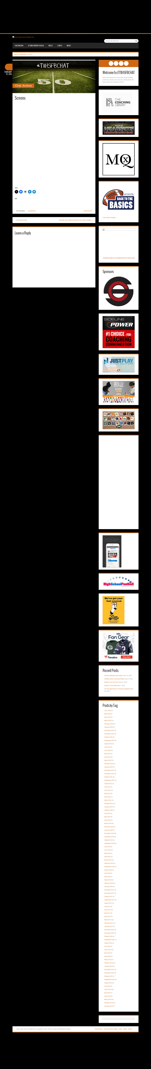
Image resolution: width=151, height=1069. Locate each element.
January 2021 (108, 807)
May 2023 (107, 714)
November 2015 (109, 973)
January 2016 (108, 966)
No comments (20, 211)
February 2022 (108, 763)
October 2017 (108, 896)
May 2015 (107, 993)
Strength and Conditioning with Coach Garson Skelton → (76, 220)
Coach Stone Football (109, 217)
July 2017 (107, 906)
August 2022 (108, 744)
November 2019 (109, 837)
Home (16, 54)
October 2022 (108, 737)
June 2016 (107, 949)
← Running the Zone (21, 220)
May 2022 (107, 754)
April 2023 (107, 717)
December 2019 (109, 833)
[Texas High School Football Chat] (23, 37)
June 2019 (107, 850)
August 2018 (108, 870)
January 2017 (108, 926)
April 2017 (107, 916)
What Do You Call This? (111, 682)
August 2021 (108, 783)
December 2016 (109, 930)
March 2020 (108, 823)
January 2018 (108, 886)
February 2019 (108, 863)
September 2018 (109, 866)
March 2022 (108, 760)
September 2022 (109, 740)
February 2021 (108, 803)
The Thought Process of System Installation (117, 689)
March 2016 (108, 959)
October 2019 (108, 840)
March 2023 (108, 720)
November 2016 (109, 933)
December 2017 (109, 890)
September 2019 (109, 843)
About (69, 45)
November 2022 (109, 734)
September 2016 (109, 939)
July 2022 (107, 747)
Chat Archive (19, 45)
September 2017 (109, 900)
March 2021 (108, 800)
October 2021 (108, 777)
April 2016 (107, 956)
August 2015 (108, 983)
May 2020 (107, 817)
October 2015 (108, 976)
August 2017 (108, 903)
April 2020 (107, 820)
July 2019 (107, 846)
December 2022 (109, 730)
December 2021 (109, 770)
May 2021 (107, 793)
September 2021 (109, 780)
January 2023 (108, 727)
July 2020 (107, 813)
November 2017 (109, 893)
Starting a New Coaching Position (114, 679)
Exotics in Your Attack (110, 685)
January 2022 (108, 767)
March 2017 (108, 920)
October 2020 (108, 810)
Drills (50, 45)
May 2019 (107, 853)
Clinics (59, 45)
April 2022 (107, 757)
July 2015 (107, 986)
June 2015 (107, 989)
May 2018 (107, 876)
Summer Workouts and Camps (113, 675)
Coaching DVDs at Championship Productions (119, 258)
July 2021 (107, 787)
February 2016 (108, 963)
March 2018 (108, 880)
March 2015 (108, 999)
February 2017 (108, 923)
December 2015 (109, 969)
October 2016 (108, 936)
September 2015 (109, 979)
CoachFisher (32, 211)
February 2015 (108, 1003)
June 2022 (107, 750)
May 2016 (107, 953)
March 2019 (108, 860)
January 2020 (108, 830)
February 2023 (108, 724)
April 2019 (107, 856)
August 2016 (108, 943)
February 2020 (108, 827)
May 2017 (107, 913)
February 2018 (108, 883)
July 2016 (107, 946)
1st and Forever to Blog (36, 45)
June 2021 (107, 790)
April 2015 (107, 996)
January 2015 (108, 1006)
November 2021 (109, 773)
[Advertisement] (75, 16)
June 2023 (107, 710)
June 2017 (107, 910)
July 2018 (107, 873)
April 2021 (107, 797)
